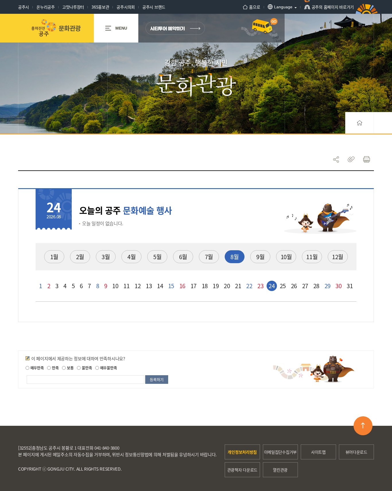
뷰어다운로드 (356, 452)
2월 (80, 257)
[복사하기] (351, 159)
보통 (69, 367)
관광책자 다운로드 (242, 470)
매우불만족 (108, 367)
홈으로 (254, 7)
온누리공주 (45, 7)
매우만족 (36, 367)
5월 (157, 257)
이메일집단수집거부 (280, 452)
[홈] (359, 123)
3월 (106, 257)
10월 (286, 257)
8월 (234, 257)
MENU (121, 28)
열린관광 (280, 470)
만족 (55, 367)
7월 (209, 257)
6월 (183, 257)
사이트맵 (318, 452)
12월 (337, 257)
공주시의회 (126, 7)
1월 (54, 257)
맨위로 (363, 425)
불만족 (86, 367)
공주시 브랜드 (153, 7)
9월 (260, 257)
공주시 (23, 7)
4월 (131, 257)
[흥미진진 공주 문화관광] (56, 28)
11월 (311, 257)
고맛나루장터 (73, 7)
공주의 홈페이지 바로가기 (333, 7)
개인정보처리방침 (242, 452)
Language (283, 7)
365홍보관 (100, 7)
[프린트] (366, 159)
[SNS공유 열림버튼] (336, 159)
